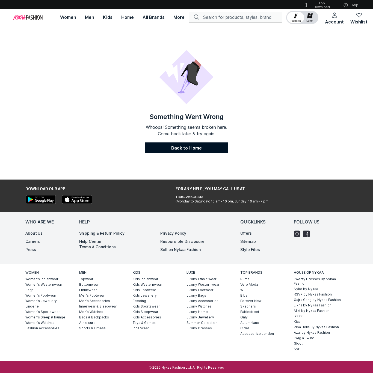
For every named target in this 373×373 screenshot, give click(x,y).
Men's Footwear (92, 295)
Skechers (248, 306)
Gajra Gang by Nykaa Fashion (317, 300)
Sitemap (248, 241)
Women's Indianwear (41, 279)
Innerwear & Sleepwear (98, 306)
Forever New (251, 301)
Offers (246, 233)
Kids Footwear (144, 290)
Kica (297, 322)
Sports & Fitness (92, 328)
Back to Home (186, 148)
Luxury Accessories (202, 301)
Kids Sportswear (146, 306)
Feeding (139, 301)
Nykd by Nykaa (306, 289)
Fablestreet (249, 312)
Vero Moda (249, 284)
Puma (244, 279)
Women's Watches (39, 323)
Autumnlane (249, 323)
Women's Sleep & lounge (45, 317)
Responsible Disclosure (182, 241)
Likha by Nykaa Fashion (312, 305)
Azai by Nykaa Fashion (312, 332)
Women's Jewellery (41, 301)
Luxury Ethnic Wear (202, 279)
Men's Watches (91, 312)
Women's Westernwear (43, 284)
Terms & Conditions (97, 246)
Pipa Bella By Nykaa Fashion (316, 327)
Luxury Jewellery (200, 317)
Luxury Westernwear (203, 284)
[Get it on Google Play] (40, 200)
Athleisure (87, 323)
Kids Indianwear (145, 279)
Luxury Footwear (200, 290)
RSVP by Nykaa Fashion (313, 294)
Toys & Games (144, 323)
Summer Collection (202, 323)
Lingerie (32, 306)
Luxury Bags (196, 295)
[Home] (28, 17)
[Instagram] (298, 234)
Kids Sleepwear (145, 312)
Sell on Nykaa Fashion (180, 249)
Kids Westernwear (147, 284)
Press (30, 249)
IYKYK (298, 316)
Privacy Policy (173, 233)
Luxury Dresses (199, 328)
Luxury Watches (199, 306)
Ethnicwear (88, 290)
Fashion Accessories (42, 328)
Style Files (250, 249)
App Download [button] (321, 5)
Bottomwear (89, 284)
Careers (32, 241)
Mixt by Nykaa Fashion (312, 311)
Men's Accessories (94, 301)
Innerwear (141, 328)
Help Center (90, 241)
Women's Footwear (40, 295)
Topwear (86, 279)
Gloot (298, 343)
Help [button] (354, 5)
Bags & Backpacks (94, 317)
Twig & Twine (304, 338)
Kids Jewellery (145, 295)
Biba (243, 295)
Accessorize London (257, 334)
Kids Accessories (147, 317)
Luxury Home (197, 312)
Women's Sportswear (42, 312)
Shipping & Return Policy (102, 233)
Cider (244, 328)
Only (244, 317)
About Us (34, 233)
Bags (29, 290)
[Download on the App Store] (76, 200)
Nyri (297, 349)
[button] (302, 17)
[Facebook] (307, 234)
